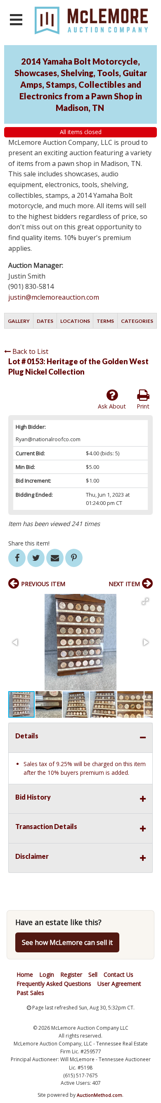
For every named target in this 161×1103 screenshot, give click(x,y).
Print (143, 406)
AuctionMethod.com (99, 1095)
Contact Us (118, 974)
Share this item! (29, 543)
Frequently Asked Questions (54, 984)
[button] (145, 601)
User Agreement (119, 984)
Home (25, 974)
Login (46, 974)
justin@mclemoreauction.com (53, 297)
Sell (92, 974)
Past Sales (30, 993)
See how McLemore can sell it (67, 942)
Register (71, 974)
